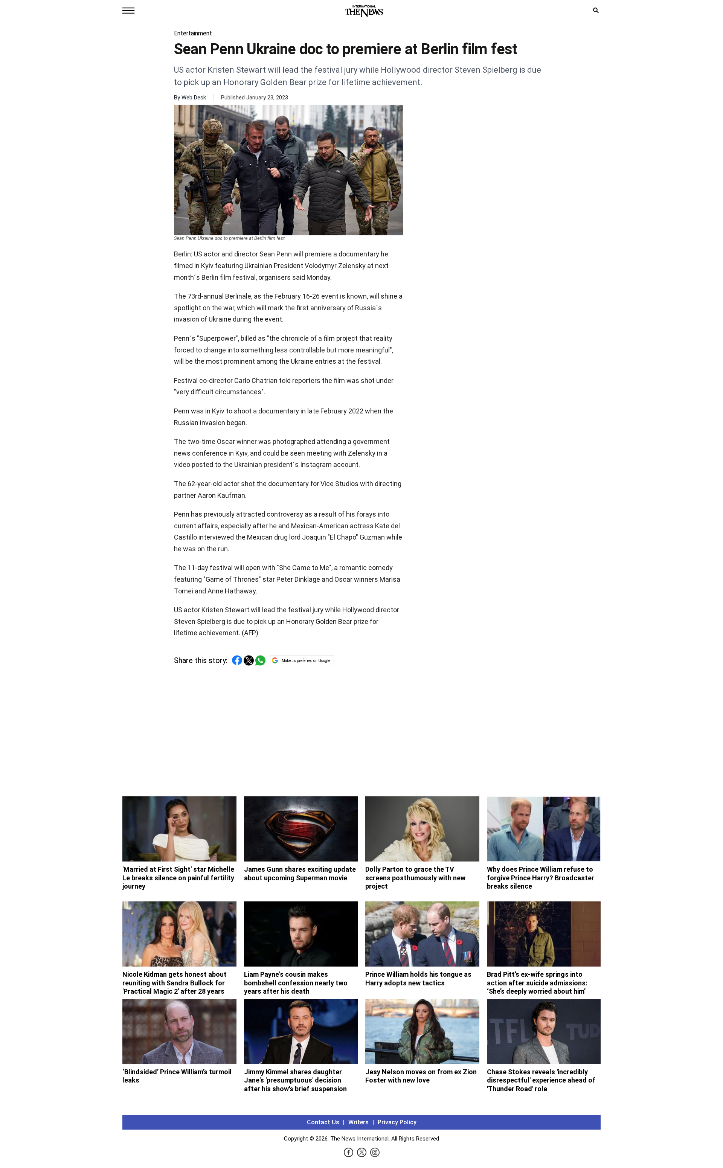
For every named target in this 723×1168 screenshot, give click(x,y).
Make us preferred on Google (306, 661)
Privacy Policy (397, 1122)
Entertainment (193, 33)
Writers (358, 1122)
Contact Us (323, 1122)
